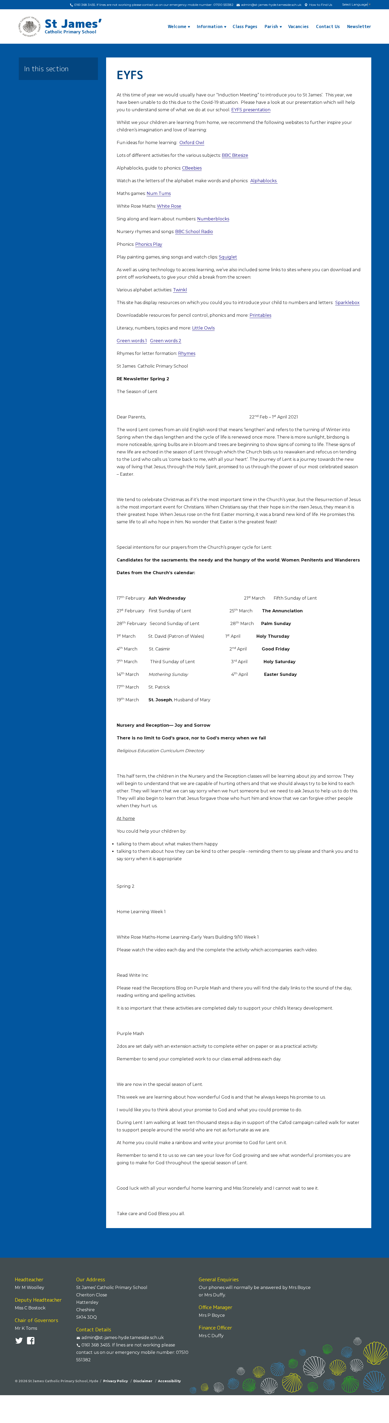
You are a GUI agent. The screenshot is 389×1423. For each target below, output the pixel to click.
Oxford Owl (191, 142)
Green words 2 (165, 340)
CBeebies (192, 168)
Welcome (177, 26)
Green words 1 (132, 340)
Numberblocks (213, 218)
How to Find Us (320, 5)
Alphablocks (264, 180)
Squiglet (228, 257)
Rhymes (186, 353)
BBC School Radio (194, 231)
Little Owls (203, 328)
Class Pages (245, 26)
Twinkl (180, 289)
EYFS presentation (250, 109)
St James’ (73, 25)
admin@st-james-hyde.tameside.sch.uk (270, 5)
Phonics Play (148, 244)
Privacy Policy (116, 1381)
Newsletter (359, 26)
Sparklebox (347, 302)
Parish (271, 26)
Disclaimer (143, 1381)
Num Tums (159, 193)
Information (210, 26)
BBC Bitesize (235, 155)
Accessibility (169, 1381)
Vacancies (298, 26)
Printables (260, 315)
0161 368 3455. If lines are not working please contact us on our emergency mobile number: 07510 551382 (153, 5)
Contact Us (328, 26)
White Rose (169, 206)
